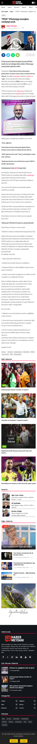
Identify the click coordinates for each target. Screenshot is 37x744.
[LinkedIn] (16, 657)
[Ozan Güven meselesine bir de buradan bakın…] (6, 556)
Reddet (24, 741)
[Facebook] (3, 657)
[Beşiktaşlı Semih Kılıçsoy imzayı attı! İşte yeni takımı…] (18, 436)
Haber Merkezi (11, 26)
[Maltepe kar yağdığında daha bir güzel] (4, 670)
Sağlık (6, 526)
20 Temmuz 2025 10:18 (22, 577)
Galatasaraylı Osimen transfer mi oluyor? (15, 390)
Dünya (27, 704)
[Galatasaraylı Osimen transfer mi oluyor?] (18, 375)
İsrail (30, 721)
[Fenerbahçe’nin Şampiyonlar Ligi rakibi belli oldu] (6, 566)
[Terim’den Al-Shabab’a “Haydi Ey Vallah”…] (18, 405)
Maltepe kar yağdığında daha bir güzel (21, 668)
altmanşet (16, 718)
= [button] (33, 55)
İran (25, 721)
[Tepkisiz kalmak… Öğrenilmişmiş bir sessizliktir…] (6, 576)
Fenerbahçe (17, 76)
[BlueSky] (30, 657)
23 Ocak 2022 (15, 670)
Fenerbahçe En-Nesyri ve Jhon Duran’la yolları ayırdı (18, 483)
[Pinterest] (21, 657)
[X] (7, 657)
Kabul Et (13, 741)
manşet (4, 721)
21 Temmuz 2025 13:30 (22, 567)
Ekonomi (9, 708)
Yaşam (9, 701)
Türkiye (11, 721)
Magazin (27, 701)
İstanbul (4, 724)
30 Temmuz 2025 (16, 690)
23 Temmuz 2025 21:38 (22, 557)
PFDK (18, 93)
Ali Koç (28, 76)
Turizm (27, 708)
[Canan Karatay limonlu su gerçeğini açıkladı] (18, 537)
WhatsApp (30, 175)
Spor (3, 15)
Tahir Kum (20, 91)
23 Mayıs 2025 (15, 681)
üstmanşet (18, 721)
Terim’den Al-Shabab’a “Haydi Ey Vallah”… (15, 420)
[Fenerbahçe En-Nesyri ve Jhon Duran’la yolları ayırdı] (18, 469)
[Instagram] (12, 657)
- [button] (27, 55)
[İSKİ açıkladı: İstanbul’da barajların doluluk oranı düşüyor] (4, 688)
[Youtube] (25, 657)
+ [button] (30, 55)
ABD (3, 718)
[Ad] (18, 600)
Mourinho (26, 352)
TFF (15, 168)
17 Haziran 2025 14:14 (12, 28)
